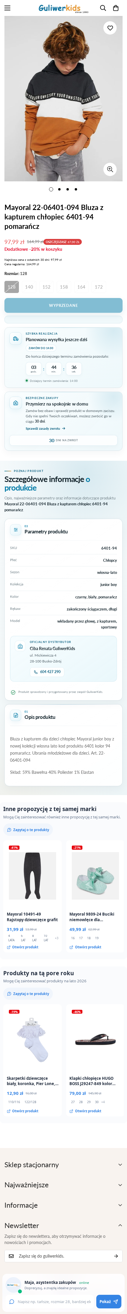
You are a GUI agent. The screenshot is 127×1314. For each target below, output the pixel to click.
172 (99, 286)
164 (81, 286)
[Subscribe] (116, 1256)
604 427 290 (50, 672)
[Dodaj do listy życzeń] (110, 28)
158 (64, 286)
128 (12, 286)
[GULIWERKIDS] (63, 8)
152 (47, 286)
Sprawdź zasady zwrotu (43, 428)
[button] (116, 8)
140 (29, 286)
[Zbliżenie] (110, 169)
